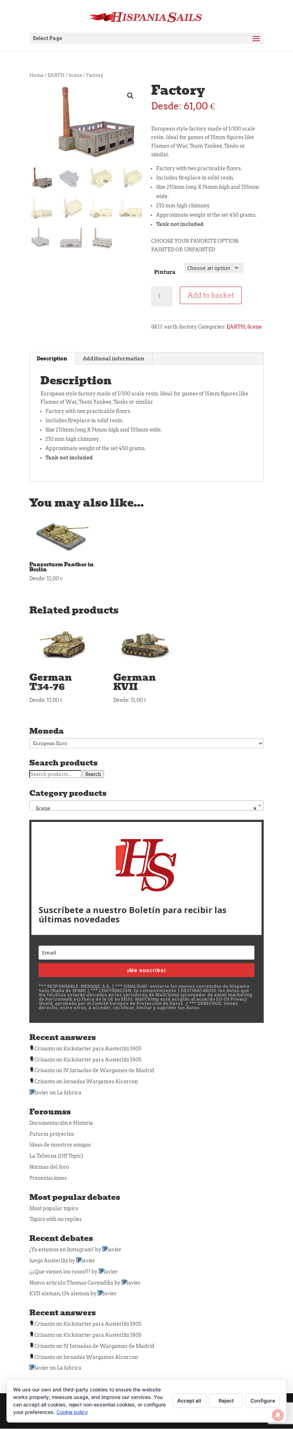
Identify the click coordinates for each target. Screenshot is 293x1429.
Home (36, 75)
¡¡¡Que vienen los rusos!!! (59, 1272)
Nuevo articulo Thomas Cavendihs (71, 1283)
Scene (75, 75)
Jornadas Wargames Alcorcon (100, 1081)
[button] (130, 95)
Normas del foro (49, 1167)
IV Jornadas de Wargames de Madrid (108, 1070)
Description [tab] (52, 358)
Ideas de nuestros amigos (60, 1145)
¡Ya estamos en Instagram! (61, 1249)
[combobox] (146, 805)
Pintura (164, 272)
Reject (226, 1401)
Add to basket (211, 295)
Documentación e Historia (61, 1123)
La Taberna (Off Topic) (56, 1156)
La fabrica (69, 1092)
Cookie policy (72, 1412)
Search (93, 774)
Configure (262, 1401)
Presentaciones (48, 1178)
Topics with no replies (55, 1219)
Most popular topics (53, 1208)
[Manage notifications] (278, 1415)
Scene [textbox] (144, 808)
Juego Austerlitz (48, 1260)
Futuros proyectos (51, 1134)
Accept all (189, 1401)
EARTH (56, 75)
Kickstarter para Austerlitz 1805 (102, 1048)
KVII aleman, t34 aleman (59, 1293)
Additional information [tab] (113, 358)
